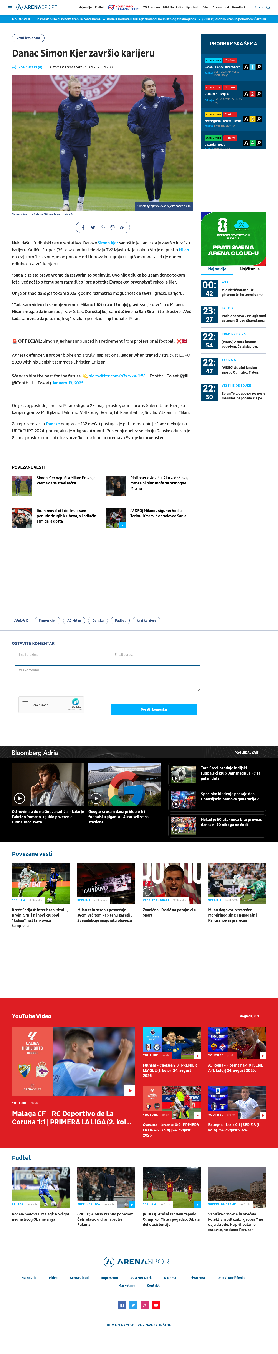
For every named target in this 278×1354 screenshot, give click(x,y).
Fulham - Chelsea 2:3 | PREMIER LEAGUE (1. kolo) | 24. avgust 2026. (170, 1070)
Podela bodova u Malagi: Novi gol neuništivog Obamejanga (136, 19)
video (53, 1278)
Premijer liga (234, 334)
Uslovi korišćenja (231, 1278)
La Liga (228, 308)
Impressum (109, 1278)
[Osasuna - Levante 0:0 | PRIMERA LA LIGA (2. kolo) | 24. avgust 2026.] (172, 1102)
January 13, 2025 (68, 383)
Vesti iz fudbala (28, 38)
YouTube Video (31, 1016)
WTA (225, 282)
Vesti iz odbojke (236, 385)
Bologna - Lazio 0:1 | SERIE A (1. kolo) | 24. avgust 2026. (234, 1127)
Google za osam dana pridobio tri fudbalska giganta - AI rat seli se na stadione (118, 817)
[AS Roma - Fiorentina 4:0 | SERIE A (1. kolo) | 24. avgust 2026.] (237, 1043)
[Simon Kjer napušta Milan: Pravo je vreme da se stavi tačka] (22, 486)
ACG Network (141, 1278)
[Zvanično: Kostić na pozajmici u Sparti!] (172, 883)
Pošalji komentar (154, 709)
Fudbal (99, 7)
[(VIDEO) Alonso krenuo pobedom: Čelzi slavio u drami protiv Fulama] (106, 1187)
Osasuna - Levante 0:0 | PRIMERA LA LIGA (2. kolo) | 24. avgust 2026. (171, 1130)
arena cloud (79, 1278)
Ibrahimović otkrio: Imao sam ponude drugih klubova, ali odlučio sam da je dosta (66, 516)
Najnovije (85, 7)
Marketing (126, 1285)
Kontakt (153, 1285)
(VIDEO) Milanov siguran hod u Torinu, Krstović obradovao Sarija (158, 513)
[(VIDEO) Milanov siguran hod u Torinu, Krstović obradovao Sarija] (116, 518)
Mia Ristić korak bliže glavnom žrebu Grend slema (47, 19)
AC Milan (74, 620)
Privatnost (196, 1278)
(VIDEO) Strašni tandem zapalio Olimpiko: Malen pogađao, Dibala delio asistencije (240, 370)
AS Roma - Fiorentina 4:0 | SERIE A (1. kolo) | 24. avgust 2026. (235, 1068)
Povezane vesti (28, 467)
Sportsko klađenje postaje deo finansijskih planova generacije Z (230, 796)
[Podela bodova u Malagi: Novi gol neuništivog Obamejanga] (41, 1187)
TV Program (151, 7)
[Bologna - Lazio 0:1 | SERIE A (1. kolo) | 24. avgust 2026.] (237, 1102)
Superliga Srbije (222, 1204)
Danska (98, 620)
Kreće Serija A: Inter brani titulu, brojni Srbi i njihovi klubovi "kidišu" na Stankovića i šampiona (40, 918)
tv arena (118, 1325)
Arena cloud (221, 7)
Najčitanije (250, 269)
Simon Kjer (108, 243)
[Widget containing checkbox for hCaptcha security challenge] (51, 704)
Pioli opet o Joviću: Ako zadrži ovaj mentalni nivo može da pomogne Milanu (159, 483)
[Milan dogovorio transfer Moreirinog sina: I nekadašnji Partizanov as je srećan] (237, 883)
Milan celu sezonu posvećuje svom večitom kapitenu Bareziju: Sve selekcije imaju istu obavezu (105, 915)
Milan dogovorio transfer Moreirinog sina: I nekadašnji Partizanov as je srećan (232, 915)
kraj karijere (146, 620)
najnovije (28, 1278)
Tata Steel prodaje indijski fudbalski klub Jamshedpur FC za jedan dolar (230, 773)
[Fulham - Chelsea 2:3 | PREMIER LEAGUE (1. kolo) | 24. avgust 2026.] (172, 1043)
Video (205, 7)
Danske (53, 424)
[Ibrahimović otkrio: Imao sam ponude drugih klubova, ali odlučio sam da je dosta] (22, 518)
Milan (184, 250)
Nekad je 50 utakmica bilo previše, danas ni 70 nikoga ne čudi (231, 822)
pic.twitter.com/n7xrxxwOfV (117, 376)
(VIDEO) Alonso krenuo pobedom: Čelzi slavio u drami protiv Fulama (239, 344)
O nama (170, 1278)
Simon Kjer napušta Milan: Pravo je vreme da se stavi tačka (66, 481)
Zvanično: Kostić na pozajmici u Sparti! (170, 913)
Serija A (229, 360)
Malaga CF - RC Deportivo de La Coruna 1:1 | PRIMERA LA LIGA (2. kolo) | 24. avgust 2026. (73, 1118)
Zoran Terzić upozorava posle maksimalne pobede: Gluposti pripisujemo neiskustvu (244, 396)
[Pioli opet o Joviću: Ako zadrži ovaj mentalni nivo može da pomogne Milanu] (116, 486)
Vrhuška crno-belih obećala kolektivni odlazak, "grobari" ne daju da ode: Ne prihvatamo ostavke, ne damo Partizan (235, 1222)
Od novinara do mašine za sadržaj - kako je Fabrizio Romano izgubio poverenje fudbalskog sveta (48, 817)
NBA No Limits (173, 7)
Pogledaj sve (246, 753)
